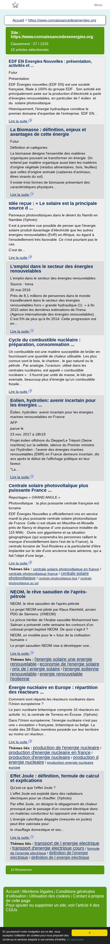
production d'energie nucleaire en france (50, 752)
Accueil (12, 891)
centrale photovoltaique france (33, 574)
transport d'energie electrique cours (48, 848)
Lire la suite (18, 121)
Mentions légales (37, 891)
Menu (98, 5)
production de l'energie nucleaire (66, 747)
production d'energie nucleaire (39, 757)
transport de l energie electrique (67, 843)
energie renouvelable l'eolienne (46, 676)
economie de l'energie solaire (69, 664)
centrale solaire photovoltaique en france (66, 569)
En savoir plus (75, 939)
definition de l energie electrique (60, 857)
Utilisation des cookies (49, 896)
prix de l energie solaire (36, 668)
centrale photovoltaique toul (58, 578)
